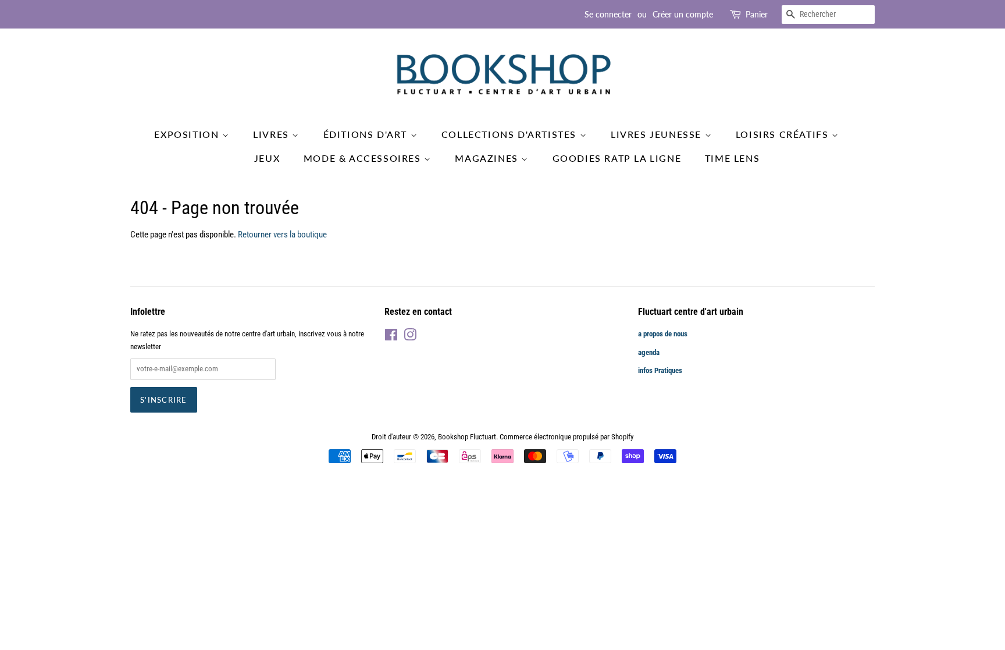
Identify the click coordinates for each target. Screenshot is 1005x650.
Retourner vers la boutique (282, 234)
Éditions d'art (367, 134)
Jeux (267, 158)
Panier (757, 14)
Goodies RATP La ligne (617, 158)
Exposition (188, 134)
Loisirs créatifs (784, 134)
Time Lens (732, 158)
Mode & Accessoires (364, 158)
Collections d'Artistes (510, 134)
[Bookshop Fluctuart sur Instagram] (410, 337)
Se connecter (608, 14)
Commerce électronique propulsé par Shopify (566, 436)
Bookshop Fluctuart (467, 436)
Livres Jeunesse (658, 134)
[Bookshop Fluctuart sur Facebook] (391, 337)
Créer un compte (683, 14)
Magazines (488, 158)
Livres (272, 134)
